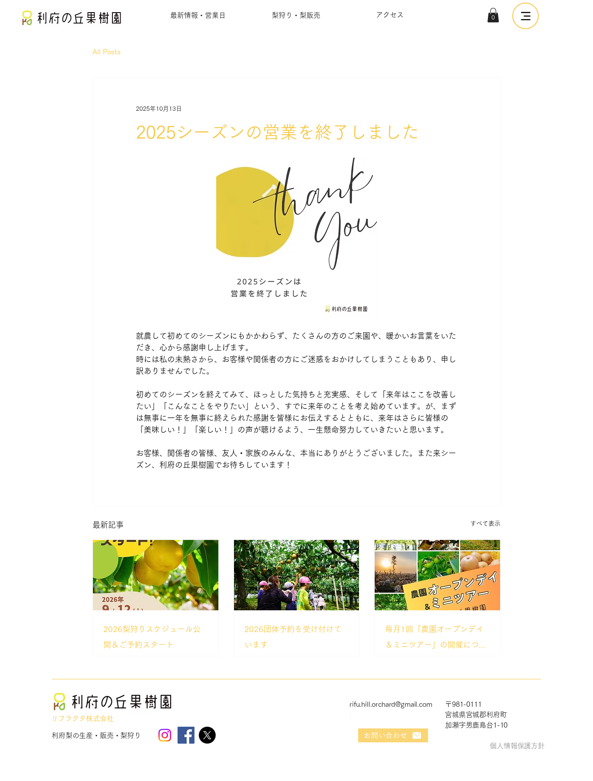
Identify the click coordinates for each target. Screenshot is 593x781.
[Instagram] (164, 735)
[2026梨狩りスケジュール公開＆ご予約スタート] (155, 575)
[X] (207, 735)
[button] (493, 15)
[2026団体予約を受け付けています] (296, 575)
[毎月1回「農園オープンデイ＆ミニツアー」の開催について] (437, 575)
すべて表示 (485, 523)
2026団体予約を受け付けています (293, 637)
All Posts (106, 51)
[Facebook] (186, 735)
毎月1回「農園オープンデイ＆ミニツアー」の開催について (436, 638)
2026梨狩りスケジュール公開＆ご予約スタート (152, 637)
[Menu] (525, 16)
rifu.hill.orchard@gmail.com (390, 704)
